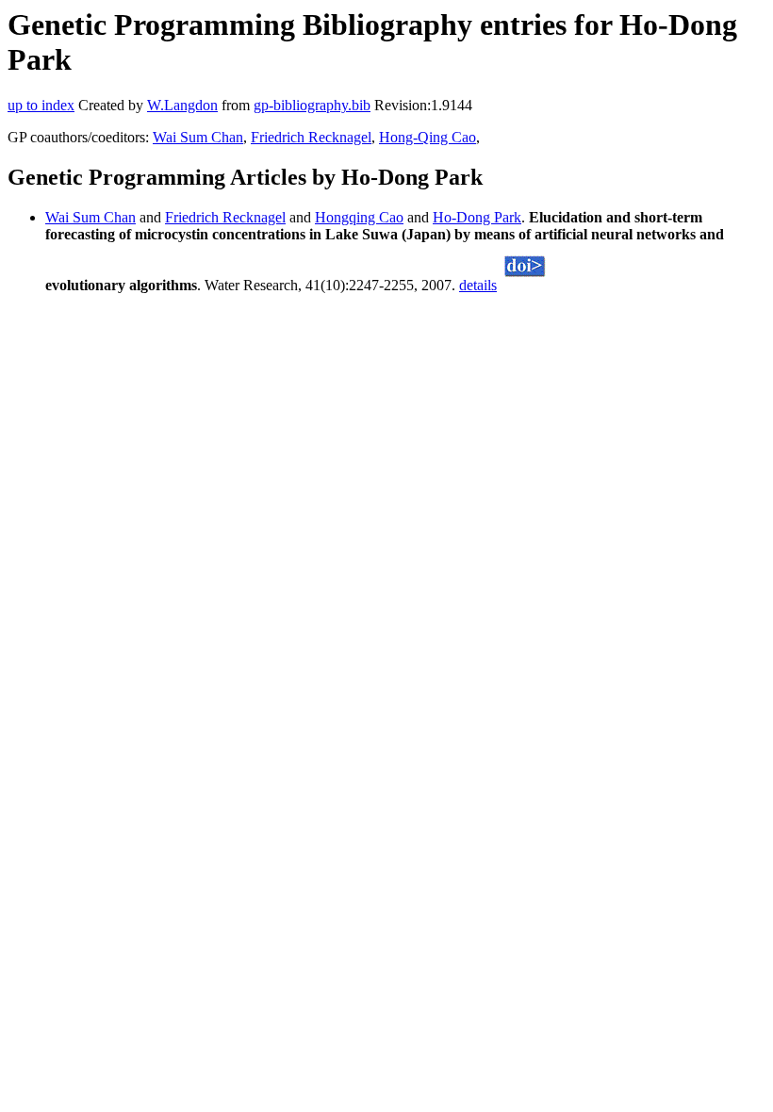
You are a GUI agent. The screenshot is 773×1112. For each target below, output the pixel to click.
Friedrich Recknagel (311, 137)
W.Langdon (182, 105)
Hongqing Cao (359, 217)
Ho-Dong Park (477, 217)
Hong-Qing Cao (427, 137)
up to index (41, 105)
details (478, 285)
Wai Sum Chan (198, 137)
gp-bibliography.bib (312, 105)
